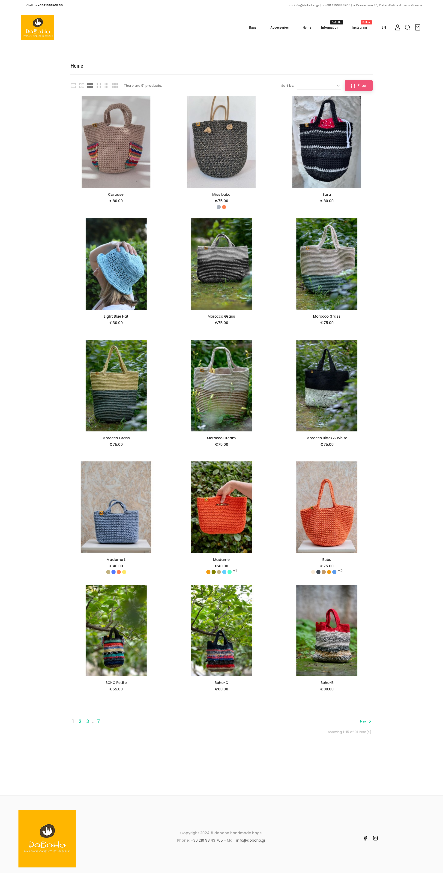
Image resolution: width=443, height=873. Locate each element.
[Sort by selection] (319, 85)
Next (364, 721)
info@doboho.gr (251, 840)
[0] (418, 27)
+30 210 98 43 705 (207, 840)
